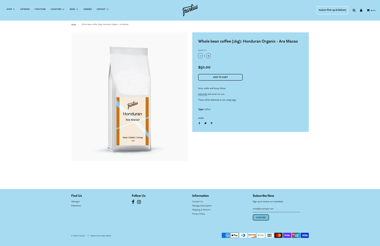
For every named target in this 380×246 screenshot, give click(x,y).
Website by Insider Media (100, 236)
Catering (25, 9)
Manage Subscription (202, 205)
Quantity (202, 50)
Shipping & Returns (201, 209)
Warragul (75, 201)
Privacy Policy (198, 213)
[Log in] (361, 10)
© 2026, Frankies (78, 236)
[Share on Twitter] (205, 123)
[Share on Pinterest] (211, 123)
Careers (87, 9)
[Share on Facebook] (200, 123)
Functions (40, 9)
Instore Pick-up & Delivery (332, 9)
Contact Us (197, 201)
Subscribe (202, 94)
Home (73, 24)
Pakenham (76, 205)
